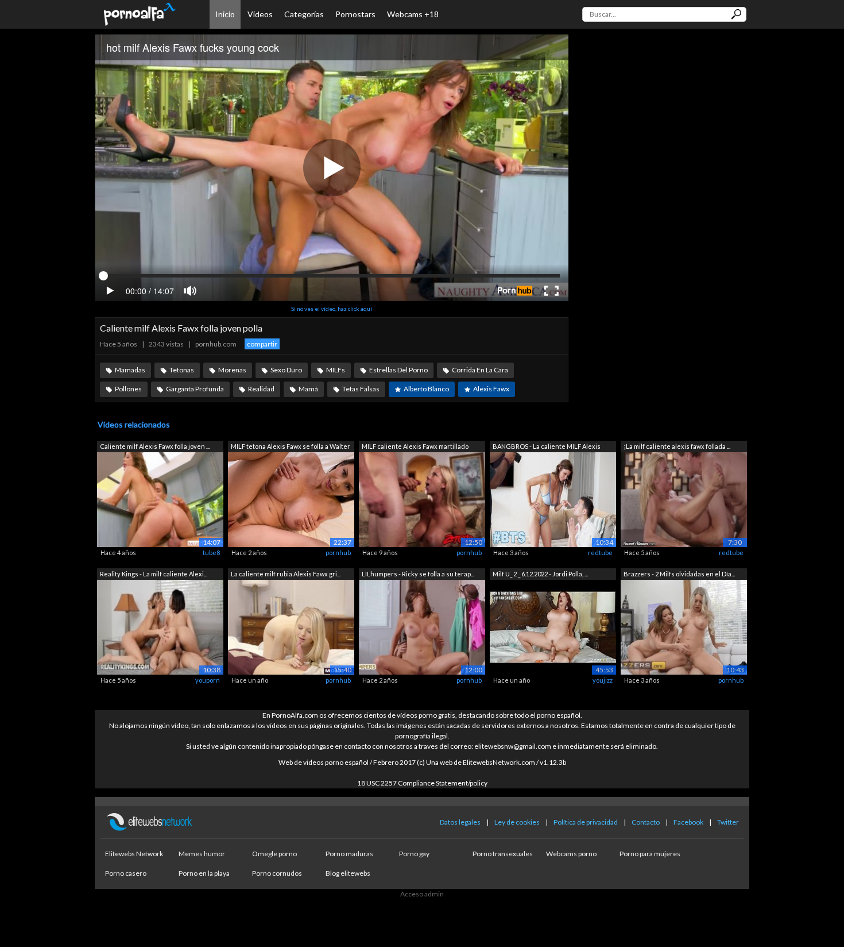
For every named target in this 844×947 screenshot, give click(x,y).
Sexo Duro (286, 369)
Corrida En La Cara (480, 369)
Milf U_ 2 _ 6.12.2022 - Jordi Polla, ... (540, 574)
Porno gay (414, 853)
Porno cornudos (277, 873)
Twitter (728, 822)
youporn (207, 680)
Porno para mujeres (650, 853)
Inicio (225, 14)
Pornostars (355, 14)
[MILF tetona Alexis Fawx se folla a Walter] (291, 499)
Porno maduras (349, 853)
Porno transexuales (503, 853)
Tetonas (181, 369)
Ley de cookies (517, 822)
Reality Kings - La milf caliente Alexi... (153, 574)
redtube (600, 552)
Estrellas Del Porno (398, 369)
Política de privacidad (585, 822)
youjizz (603, 680)
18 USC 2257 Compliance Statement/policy (422, 783)
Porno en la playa (204, 873)
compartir (262, 344)
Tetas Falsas (361, 388)
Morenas (232, 369)
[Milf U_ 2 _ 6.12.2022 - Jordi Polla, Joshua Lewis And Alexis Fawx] (553, 626)
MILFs (335, 369)
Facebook (688, 822)
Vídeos (260, 14)
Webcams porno (571, 853)
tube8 (211, 552)
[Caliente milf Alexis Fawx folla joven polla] (160, 499)
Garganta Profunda (195, 388)
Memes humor (202, 853)
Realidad (261, 388)
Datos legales (460, 822)
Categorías (304, 14)
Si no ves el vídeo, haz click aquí (331, 308)
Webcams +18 (413, 14)
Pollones (128, 388)
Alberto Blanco (426, 388)
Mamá (308, 388)
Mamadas (130, 369)
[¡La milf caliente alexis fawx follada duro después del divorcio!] (684, 499)
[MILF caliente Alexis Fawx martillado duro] (422, 499)
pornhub (338, 552)
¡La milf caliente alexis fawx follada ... (677, 446)
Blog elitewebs (348, 873)
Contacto (646, 822)
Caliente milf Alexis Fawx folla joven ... (155, 446)
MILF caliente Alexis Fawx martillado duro (415, 447)
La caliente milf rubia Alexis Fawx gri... (285, 574)
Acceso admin (422, 894)
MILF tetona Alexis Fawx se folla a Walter (290, 446)
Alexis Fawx (491, 388)
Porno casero (125, 873)
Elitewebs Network (134, 853)
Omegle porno (274, 853)
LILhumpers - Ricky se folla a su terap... (418, 574)
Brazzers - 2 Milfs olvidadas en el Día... (679, 574)
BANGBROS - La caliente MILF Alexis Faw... (547, 447)
